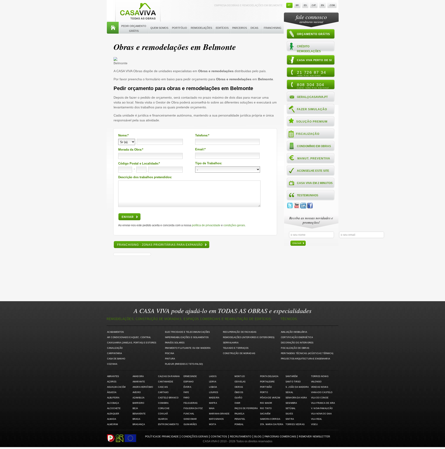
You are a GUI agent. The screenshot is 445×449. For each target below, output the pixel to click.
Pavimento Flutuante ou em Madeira (188, 348)
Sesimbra (291, 403)
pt (289, 5)
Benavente (139, 414)
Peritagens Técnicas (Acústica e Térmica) (307, 353)
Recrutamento (241, 436)
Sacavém (265, 414)
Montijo (240, 376)
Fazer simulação (312, 109)
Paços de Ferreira (246, 408)
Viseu (314, 424)
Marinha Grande (219, 414)
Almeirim (112, 424)
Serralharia (231, 343)
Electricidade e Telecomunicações (187, 332)
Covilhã (163, 414)
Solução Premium (311, 121)
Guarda (163, 419)
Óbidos (239, 392)
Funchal (189, 414)
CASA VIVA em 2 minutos (315, 183)
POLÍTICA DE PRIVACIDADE (206, 225)
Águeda (111, 392)
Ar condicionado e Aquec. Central (129, 337)
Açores (111, 382)
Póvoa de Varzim (270, 398)
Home (113, 28)
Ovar (238, 403)
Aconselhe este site (313, 170)
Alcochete (114, 408)
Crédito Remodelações (309, 48)
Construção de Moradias (239, 353)
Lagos (212, 376)
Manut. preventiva (313, 158)
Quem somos (159, 27)
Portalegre (267, 382)
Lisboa (213, 387)
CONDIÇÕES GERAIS (234, 225)
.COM (332, 5)
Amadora (138, 376)
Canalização (115, 348)
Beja (135, 408)
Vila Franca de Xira (323, 403)
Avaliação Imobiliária (294, 332)
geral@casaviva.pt (312, 97)
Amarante (139, 382)
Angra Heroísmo (143, 387)
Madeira (214, 398)
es (305, 5)
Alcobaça (113, 403)
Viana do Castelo (321, 392)
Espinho (189, 382)
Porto (264, 392)
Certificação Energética (297, 337)
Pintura (170, 359)
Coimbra (163, 403)
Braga (136, 419)
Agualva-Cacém (116, 387)
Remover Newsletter (314, 436)
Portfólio (179, 27)
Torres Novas (319, 376)
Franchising (272, 27)
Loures (213, 392)
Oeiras (239, 387)
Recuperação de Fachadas (239, 332)
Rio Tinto (266, 408)
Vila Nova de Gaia (321, 414)
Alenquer (113, 414)
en (322, 5)
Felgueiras (190, 403)
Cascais (163, 387)
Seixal (289, 392)
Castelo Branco (168, 398)
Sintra (290, 419)
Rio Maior (266, 403)
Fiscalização (307, 133)
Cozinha (112, 364)
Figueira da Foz (193, 408)
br (297, 5)
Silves (289, 414)
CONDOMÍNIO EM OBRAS (314, 146)
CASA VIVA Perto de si (314, 60)
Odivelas (240, 382)
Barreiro (138, 403)
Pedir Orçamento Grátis (133, 28)
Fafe (186, 392)
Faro (187, 398)
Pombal (239, 424)
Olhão (238, 398)
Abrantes (113, 376)
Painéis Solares (174, 343)
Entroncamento (168, 424)
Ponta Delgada (269, 376)
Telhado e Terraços (235, 348)
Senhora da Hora (296, 398)
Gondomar (190, 419)
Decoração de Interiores (297, 343)
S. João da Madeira (297, 387)
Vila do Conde (319, 398)
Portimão (266, 387)
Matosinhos (216, 419)
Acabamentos (115, 332)
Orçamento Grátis (313, 34)
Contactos (219, 436)
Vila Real (316, 419)
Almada (111, 419)
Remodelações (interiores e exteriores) (248, 337)
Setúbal (291, 408)
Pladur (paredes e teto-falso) (184, 364)
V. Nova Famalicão (322, 408)
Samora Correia (270, 419)
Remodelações (201, 27)
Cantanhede (165, 382)
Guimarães (190, 424)
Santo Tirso (293, 382)
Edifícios (222, 27)
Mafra (213, 403)
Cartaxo (163, 392)
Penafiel (240, 419)
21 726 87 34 (311, 73)
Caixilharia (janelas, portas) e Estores (131, 343)
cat (314, 5)
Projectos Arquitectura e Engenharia (305, 359)
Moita (212, 424)
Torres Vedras (295, 424)
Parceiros (239, 27)
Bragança (139, 424)
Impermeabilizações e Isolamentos (187, 337)
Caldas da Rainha (169, 376)
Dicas (254, 27)
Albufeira (113, 398)
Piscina (169, 353)
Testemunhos (307, 195)
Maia (212, 408)
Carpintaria (114, 353)
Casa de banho (116, 359)
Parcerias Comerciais (280, 436)
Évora (187, 387)
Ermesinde (190, 376)
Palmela (239, 414)
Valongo (316, 382)
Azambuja (138, 398)
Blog (258, 436)
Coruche (163, 408)
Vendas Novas (319, 387)
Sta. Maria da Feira (271, 424)
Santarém (292, 376)
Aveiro (137, 392)
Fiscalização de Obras (295, 348)
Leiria (212, 382)
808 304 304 (313, 85)
